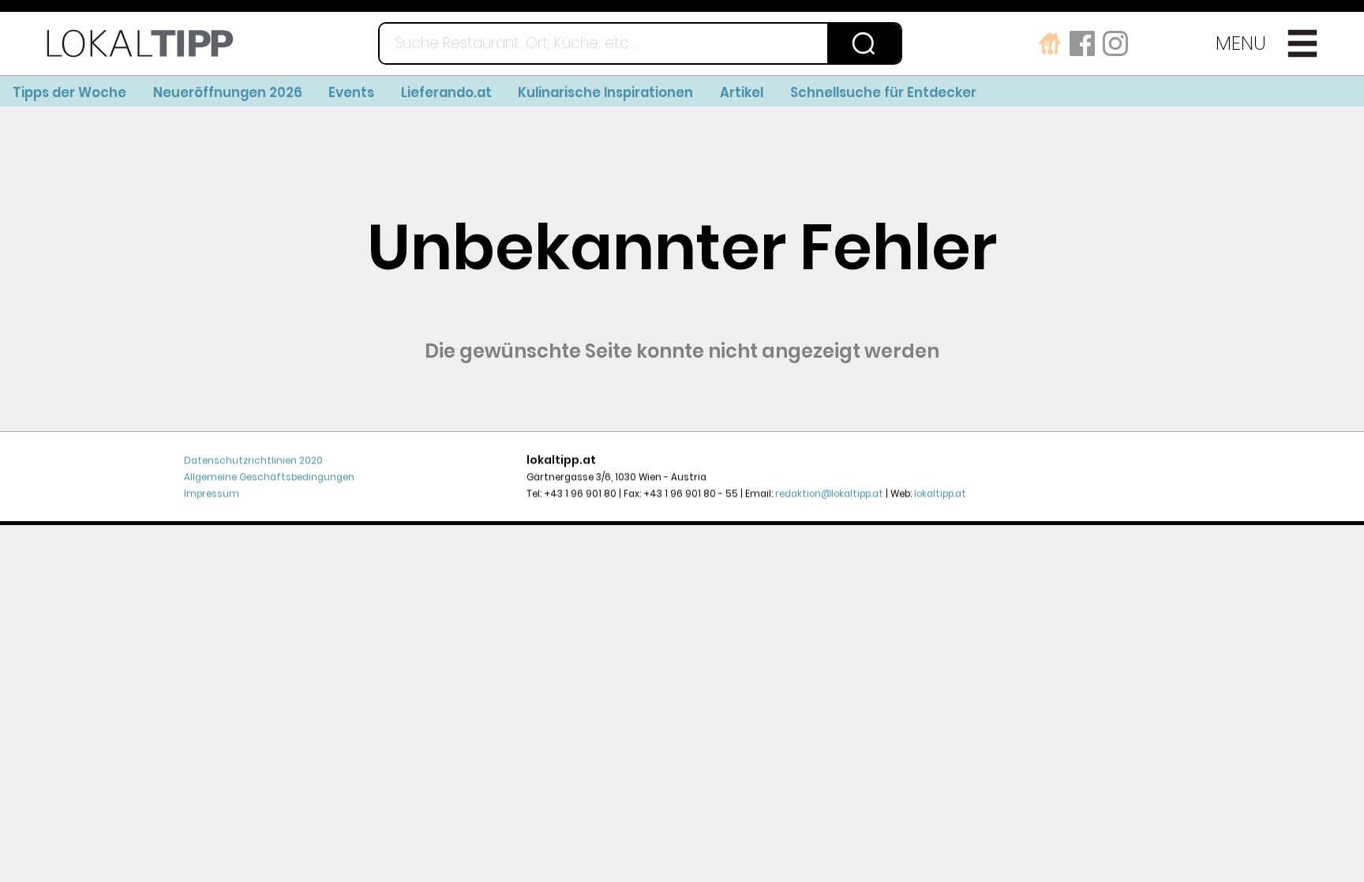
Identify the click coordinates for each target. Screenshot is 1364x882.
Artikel (741, 92)
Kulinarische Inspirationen (605, 92)
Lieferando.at (446, 92)
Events (351, 92)
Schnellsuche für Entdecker (883, 92)
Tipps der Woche (69, 92)
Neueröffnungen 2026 (227, 92)
